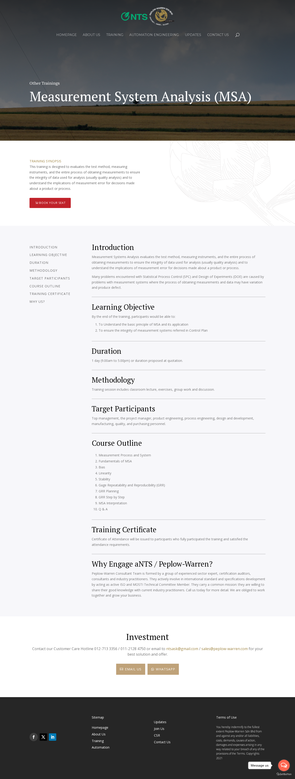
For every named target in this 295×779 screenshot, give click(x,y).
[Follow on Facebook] (34, 737)
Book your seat (52, 203)
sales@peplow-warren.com (224, 648)
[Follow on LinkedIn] (52, 737)
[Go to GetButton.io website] (284, 774)
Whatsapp (163, 669)
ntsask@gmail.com (182, 648)
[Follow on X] (43, 737)
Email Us (131, 669)
